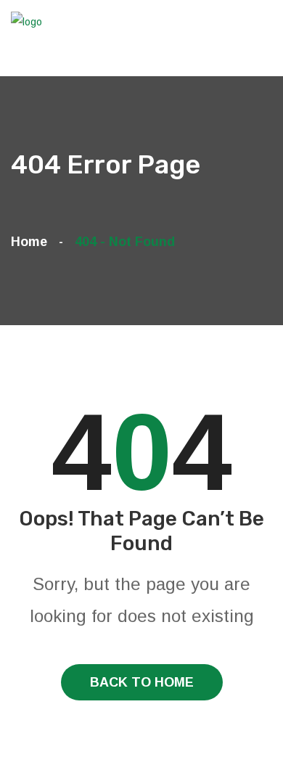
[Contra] (29, 21)
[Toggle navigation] (264, 46)
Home (32, 241)
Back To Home (142, 682)
